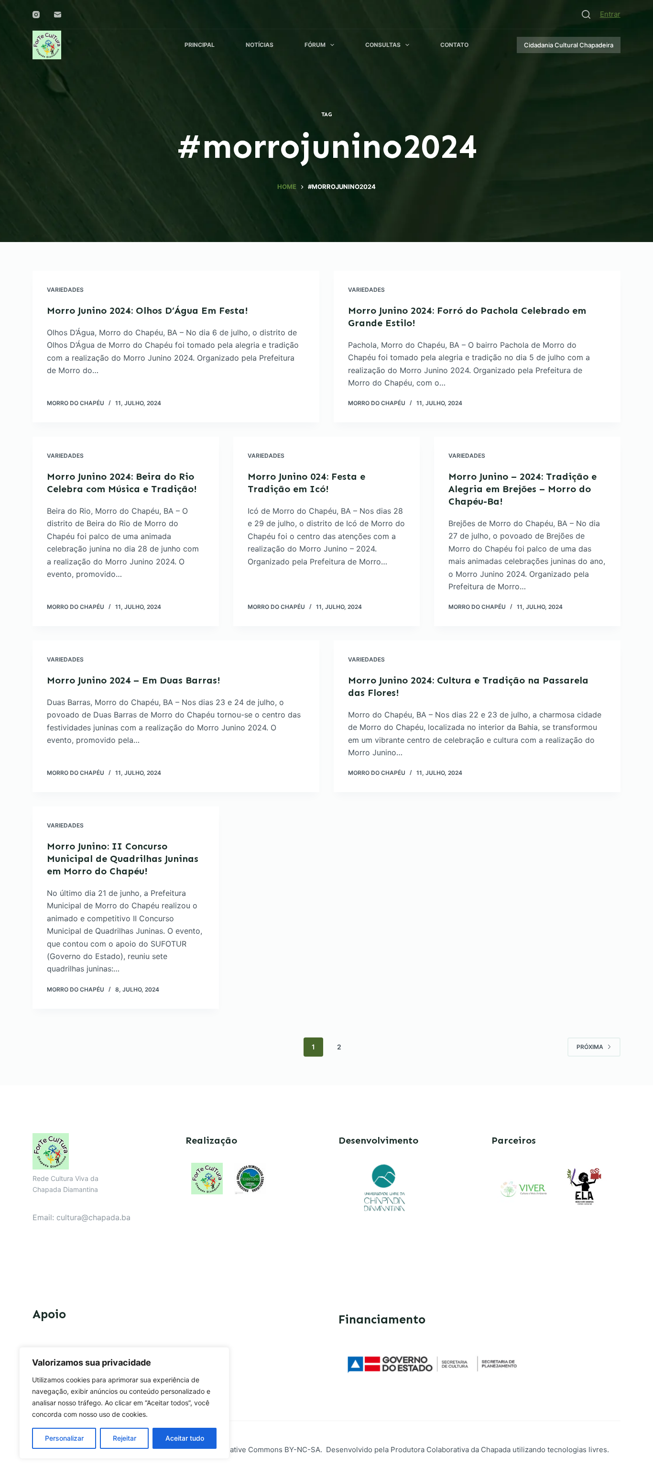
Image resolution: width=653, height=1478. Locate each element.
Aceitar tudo (184, 1438)
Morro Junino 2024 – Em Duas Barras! (133, 680)
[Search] (586, 14)
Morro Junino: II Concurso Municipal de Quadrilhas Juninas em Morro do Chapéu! (122, 858)
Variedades (65, 289)
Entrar (610, 14)
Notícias (259, 44)
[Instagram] (36, 14)
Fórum (315, 44)
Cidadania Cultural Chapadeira (568, 45)
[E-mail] (57, 14)
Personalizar (64, 1438)
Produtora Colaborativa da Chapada (450, 1449)
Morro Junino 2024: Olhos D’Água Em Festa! (147, 310)
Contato (454, 44)
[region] (124, 1403)
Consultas (383, 44)
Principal (200, 44)
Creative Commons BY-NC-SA (269, 1449)
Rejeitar (124, 1438)
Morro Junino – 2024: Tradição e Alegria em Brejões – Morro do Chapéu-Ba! (522, 489)
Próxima (590, 1046)
